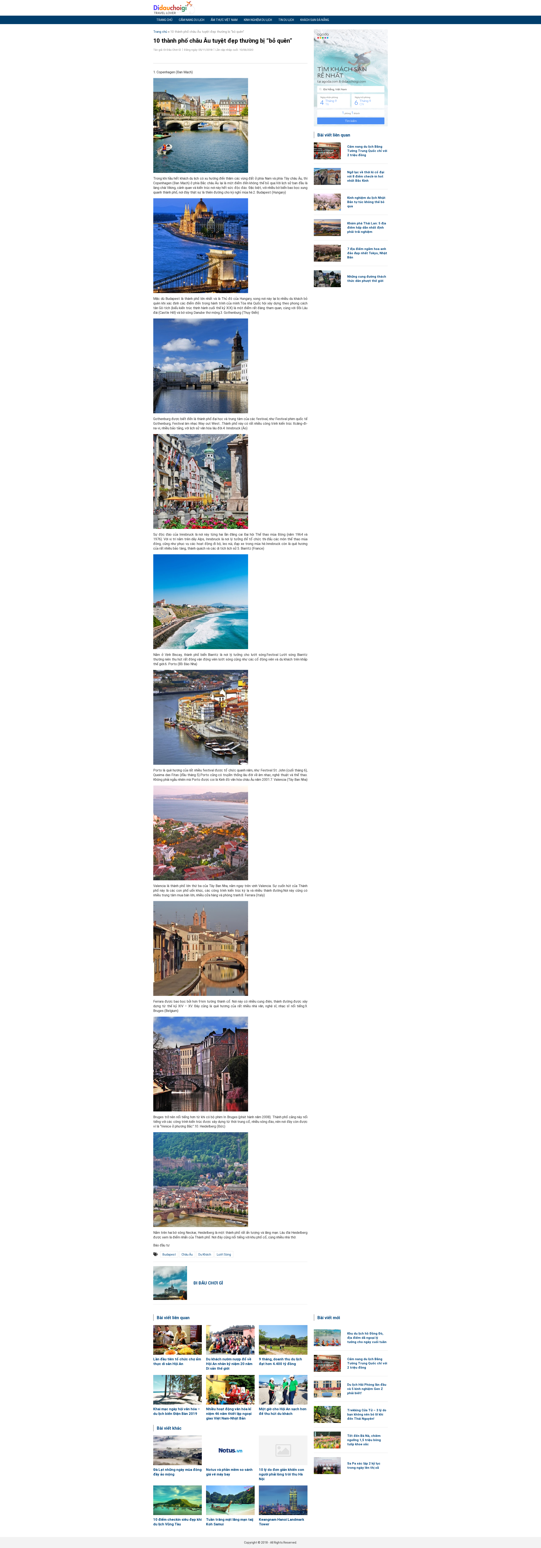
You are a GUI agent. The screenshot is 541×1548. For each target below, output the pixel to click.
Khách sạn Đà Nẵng (314, 20)
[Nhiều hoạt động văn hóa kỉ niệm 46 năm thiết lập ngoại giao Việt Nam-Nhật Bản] (230, 1390)
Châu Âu (187, 1254)
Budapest (169, 1254)
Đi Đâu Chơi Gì (208, 1283)
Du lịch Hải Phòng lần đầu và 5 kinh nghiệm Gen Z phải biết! (366, 1389)
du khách (204, 1254)
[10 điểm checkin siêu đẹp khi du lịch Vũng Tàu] (177, 1500)
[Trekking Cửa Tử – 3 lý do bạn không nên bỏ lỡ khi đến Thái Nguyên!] (327, 1414)
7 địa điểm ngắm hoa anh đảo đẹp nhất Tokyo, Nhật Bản (367, 253)
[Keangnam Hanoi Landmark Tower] (283, 1500)
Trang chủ (164, 20)
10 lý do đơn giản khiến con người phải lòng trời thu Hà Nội (281, 1474)
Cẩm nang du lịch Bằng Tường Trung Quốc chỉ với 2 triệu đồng (367, 151)
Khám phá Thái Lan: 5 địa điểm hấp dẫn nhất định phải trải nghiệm (366, 227)
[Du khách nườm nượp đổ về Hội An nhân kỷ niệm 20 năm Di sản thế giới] (230, 1340)
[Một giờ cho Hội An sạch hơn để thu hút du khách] (283, 1390)
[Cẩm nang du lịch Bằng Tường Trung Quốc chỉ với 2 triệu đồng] (327, 150)
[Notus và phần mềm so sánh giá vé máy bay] (230, 1450)
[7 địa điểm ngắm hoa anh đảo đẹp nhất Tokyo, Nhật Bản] (327, 253)
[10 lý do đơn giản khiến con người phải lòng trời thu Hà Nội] (283, 1450)
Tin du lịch (286, 20)
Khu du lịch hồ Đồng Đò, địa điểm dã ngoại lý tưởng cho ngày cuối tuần (367, 1338)
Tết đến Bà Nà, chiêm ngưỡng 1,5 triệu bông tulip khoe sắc (364, 1440)
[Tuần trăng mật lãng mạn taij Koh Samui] (230, 1500)
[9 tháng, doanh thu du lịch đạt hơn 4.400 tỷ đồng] (283, 1340)
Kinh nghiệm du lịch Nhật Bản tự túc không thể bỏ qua (366, 202)
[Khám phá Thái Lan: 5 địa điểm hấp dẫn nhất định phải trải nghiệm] (327, 227)
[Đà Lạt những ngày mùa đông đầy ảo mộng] (177, 1450)
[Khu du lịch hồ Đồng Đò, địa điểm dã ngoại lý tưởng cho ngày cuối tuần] (327, 1337)
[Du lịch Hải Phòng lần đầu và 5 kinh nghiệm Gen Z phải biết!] (327, 1388)
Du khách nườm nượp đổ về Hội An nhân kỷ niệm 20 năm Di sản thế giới (229, 1364)
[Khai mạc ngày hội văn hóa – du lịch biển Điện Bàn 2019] (177, 1390)
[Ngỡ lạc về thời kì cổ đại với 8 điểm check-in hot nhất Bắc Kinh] (327, 176)
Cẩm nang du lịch (191, 20)
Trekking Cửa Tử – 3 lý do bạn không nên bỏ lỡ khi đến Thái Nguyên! (366, 1414)
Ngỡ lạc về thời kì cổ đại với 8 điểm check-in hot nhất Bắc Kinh (365, 176)
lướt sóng (224, 1254)
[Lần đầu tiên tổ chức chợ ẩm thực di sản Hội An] (177, 1340)
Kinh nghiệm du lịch (258, 20)
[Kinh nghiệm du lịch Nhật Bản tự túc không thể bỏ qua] (327, 202)
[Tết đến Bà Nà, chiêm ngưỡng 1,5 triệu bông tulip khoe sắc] (327, 1440)
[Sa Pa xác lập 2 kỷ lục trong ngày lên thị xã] (327, 1465)
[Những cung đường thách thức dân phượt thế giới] (327, 278)
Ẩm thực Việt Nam (224, 20)
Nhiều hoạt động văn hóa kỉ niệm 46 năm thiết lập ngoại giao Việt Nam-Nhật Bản (228, 1413)
